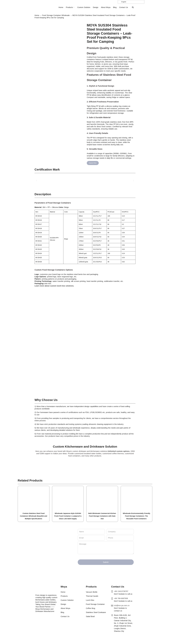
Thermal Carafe (92, 596)
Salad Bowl (90, 616)
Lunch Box (90, 600)
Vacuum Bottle (91, 592)
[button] (132, 7)
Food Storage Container (95, 604)
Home (61, 7)
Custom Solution (83, 7)
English (123, 2)
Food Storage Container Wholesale (56, 15)
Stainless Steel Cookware (96, 612)
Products (69, 7)
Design (95, 7)
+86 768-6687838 (121, 598)
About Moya (105, 7)
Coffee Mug (90, 608)
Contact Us (123, 7)
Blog (115, 7)
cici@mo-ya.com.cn (121, 605)
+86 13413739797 (121, 591)
